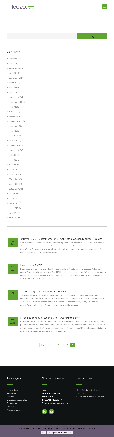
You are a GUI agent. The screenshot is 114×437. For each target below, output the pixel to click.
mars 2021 (13, 136)
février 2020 (14, 179)
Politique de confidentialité (60, 432)
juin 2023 (13, 87)
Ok (43, 432)
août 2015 (13, 217)
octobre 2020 (15, 150)
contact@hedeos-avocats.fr (56, 403)
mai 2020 (13, 164)
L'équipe (10, 396)
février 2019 (14, 203)
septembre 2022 (16, 102)
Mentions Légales (14, 410)
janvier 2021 (14, 140)
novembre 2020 (16, 145)
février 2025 (14, 63)
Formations (12, 403)
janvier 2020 (14, 184)
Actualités (11, 393)
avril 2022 (13, 111)
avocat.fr (80, 393)
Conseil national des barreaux (89, 390)
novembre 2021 (16, 121)
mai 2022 (13, 107)
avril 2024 (13, 73)
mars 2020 (13, 174)
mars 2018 (13, 208)
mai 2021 (13, 131)
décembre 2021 (16, 116)
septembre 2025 (16, 58)
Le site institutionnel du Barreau (90, 396)
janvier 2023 (14, 92)
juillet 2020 (14, 155)
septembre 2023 (16, 78)
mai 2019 (13, 193)
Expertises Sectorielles (17, 400)
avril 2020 (13, 169)
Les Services (12, 390)
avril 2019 (13, 198)
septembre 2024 (16, 68)
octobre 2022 (15, 97)
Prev (43, 345)
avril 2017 (13, 213)
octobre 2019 (15, 189)
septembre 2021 (16, 126)
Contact (10, 406)
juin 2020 (13, 160)
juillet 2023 (14, 82)
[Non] (110, 431)
